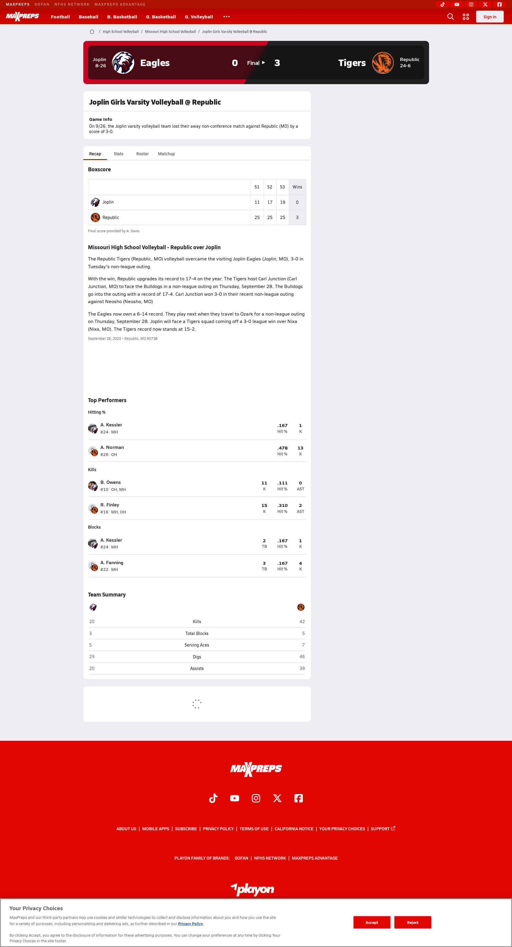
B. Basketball (122, 16)
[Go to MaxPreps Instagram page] (256, 799)
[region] (256, 922)
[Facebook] (499, 4)
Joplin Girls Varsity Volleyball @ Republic (234, 31)
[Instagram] (471, 4)
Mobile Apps (155, 828)
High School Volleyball (121, 31)
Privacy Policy (218, 828)
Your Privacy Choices (342, 828)
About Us (126, 828)
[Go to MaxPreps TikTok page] (213, 799)
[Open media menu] (466, 16)
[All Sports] (226, 16)
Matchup (166, 153)
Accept (372, 922)
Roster (142, 153)
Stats (119, 153)
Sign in (490, 17)
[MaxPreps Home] (22, 16)
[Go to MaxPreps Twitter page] (277, 799)
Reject (413, 922)
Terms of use (254, 828)
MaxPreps (18, 4)
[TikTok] (442, 4)
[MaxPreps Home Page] (92, 31)
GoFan (42, 4)
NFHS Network (72, 4)
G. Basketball (161, 16)
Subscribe (186, 828)
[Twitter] (485, 4)
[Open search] (450, 16)
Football (60, 16)
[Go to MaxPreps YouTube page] (234, 799)
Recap (95, 153)
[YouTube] (456, 4)
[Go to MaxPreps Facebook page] (298, 799)
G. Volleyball (199, 16)
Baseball (88, 16)
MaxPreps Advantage (120, 4)
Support (380, 828)
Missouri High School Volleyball (170, 31)
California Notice (294, 828)
